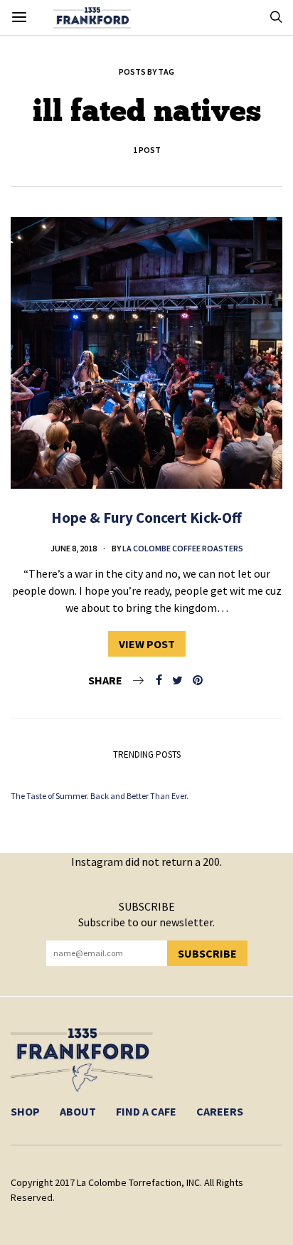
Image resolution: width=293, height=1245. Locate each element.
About (78, 1111)
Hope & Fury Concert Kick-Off (146, 517)
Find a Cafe (146, 1111)
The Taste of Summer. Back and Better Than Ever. (99, 795)
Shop (25, 1111)
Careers (219, 1111)
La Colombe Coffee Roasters (182, 548)
